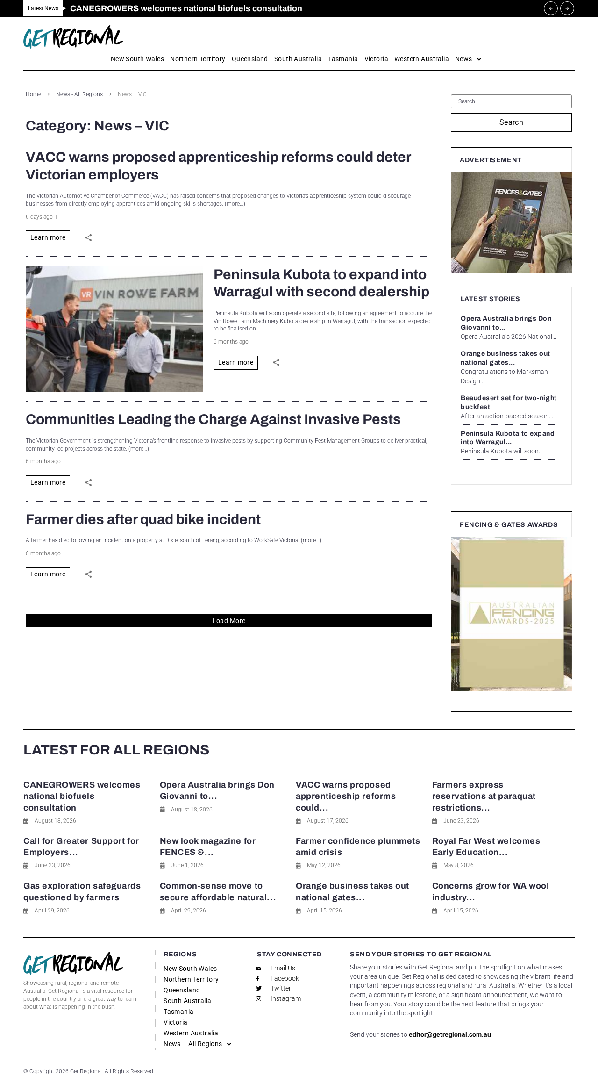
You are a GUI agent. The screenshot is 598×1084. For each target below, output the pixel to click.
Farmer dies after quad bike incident (143, 519)
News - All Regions (79, 94)
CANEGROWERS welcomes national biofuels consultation (81, 796)
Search (511, 122)
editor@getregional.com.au (450, 1034)
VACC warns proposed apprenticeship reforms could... (346, 796)
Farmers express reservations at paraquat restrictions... (484, 796)
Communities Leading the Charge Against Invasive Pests (213, 419)
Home (33, 94)
